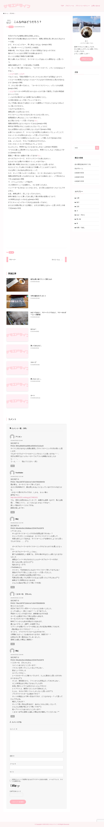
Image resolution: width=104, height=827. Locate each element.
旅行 (77, 202)
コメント (13, 729)
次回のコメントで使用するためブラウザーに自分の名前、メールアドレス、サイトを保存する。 (37, 780)
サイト (12, 772)
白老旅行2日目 (79, 177)
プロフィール (86, 59)
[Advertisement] (36, 230)
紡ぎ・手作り (80, 215)
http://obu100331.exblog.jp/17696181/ (24, 497)
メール (13, 764)
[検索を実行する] (97, 148)
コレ (35, 120)
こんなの (11, 74)
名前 (12, 756)
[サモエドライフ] (16, 6)
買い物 (11, 26)
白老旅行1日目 (79, 181)
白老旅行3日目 (79, 173)
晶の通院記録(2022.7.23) (83, 164)
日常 (77, 206)
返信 (12, 466)
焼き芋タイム (79, 168)
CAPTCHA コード (15, 791)
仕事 (77, 198)
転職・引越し (80, 227)
